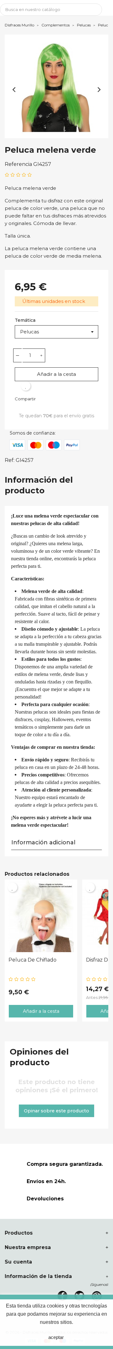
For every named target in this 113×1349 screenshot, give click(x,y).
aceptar (56, 1337)
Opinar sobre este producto (56, 1111)
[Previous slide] (14, 89)
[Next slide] (98, 89)
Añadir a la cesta (56, 374)
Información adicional (43, 842)
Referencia (18, 164)
